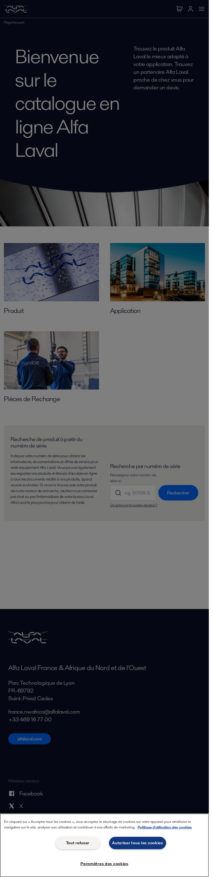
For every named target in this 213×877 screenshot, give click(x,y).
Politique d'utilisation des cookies (165, 827)
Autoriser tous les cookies (137, 843)
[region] (104, 845)
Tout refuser (78, 843)
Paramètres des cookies (104, 863)
